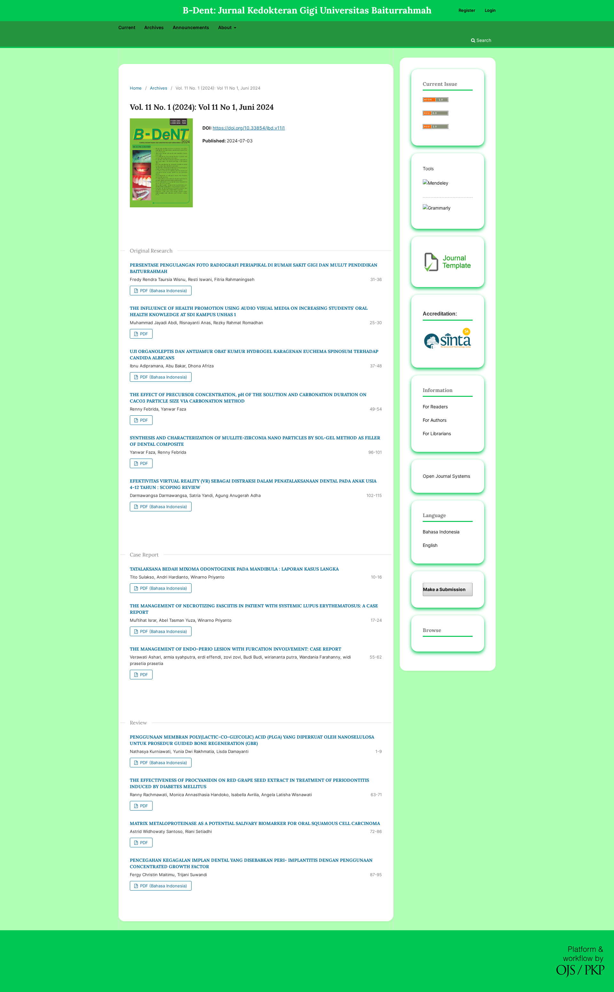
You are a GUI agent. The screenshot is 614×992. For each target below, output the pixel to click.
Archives (154, 27)
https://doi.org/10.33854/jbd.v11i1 (249, 128)
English (430, 545)
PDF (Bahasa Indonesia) (163, 290)
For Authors (434, 420)
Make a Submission (444, 589)
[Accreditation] (448, 340)
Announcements (191, 27)
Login (490, 10)
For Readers (435, 406)
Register (467, 10)
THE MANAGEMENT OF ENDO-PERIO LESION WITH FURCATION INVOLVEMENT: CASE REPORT (235, 649)
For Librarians (437, 433)
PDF (143, 333)
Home (136, 88)
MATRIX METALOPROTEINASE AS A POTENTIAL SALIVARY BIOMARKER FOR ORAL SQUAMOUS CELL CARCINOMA (255, 823)
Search (483, 40)
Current (126, 27)
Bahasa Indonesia (441, 531)
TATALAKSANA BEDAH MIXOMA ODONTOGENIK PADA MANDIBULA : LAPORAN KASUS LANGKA (234, 569)
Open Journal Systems (446, 476)
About (225, 27)
